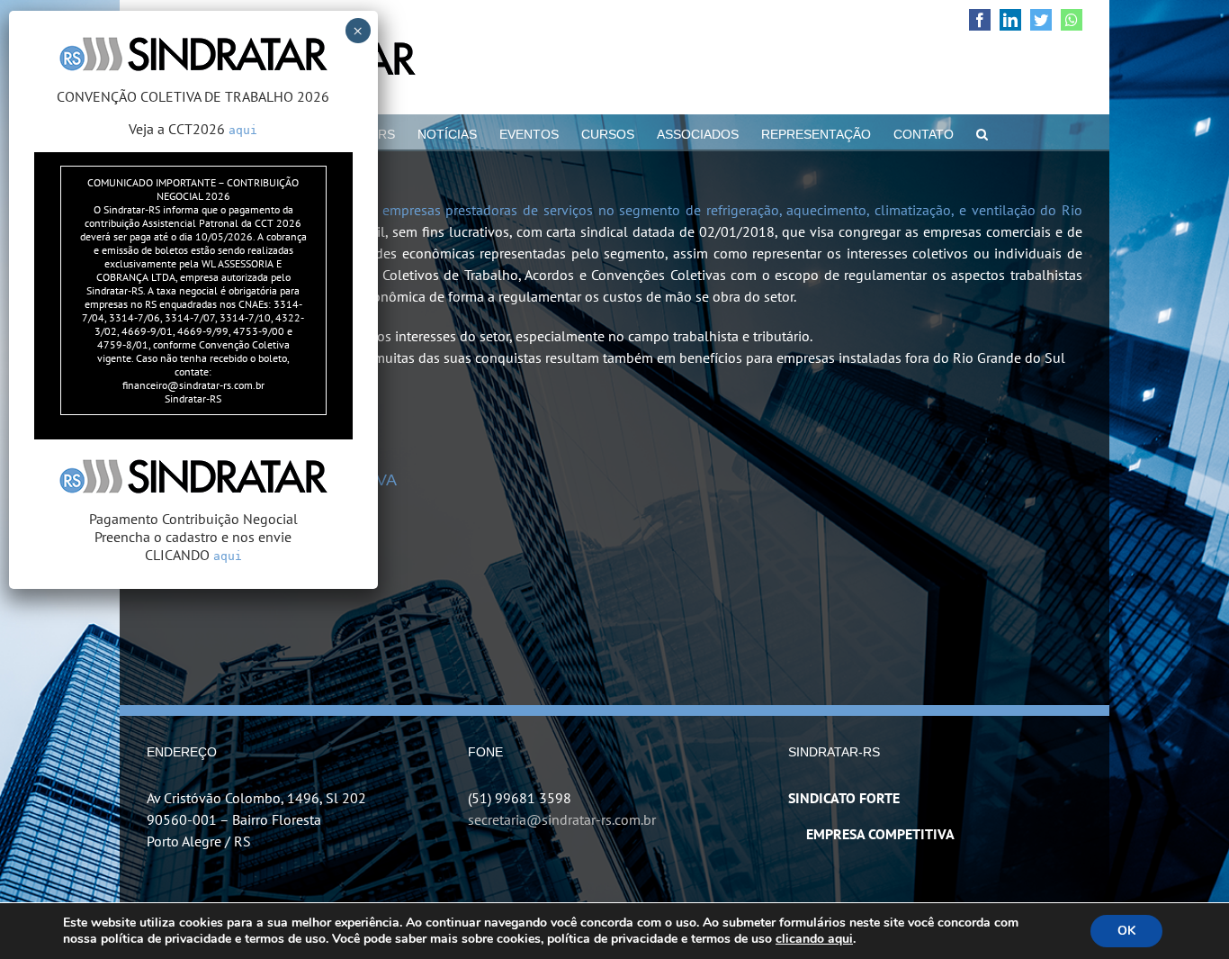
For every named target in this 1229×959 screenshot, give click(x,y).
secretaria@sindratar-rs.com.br (562, 819)
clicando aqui (814, 939)
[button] (982, 132)
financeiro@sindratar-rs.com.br (193, 385)
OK (1126, 930)
